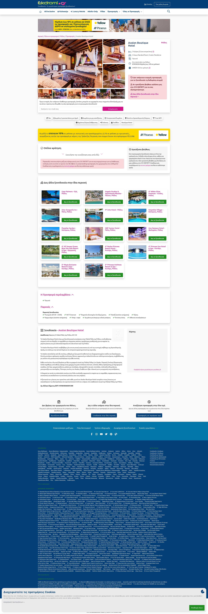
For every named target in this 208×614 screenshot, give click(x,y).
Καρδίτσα (69, 461)
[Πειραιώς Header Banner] (104, 25)
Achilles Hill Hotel (86, 515)
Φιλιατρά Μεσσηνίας (91, 478)
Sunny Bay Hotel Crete (85, 526)
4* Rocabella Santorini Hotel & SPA (48, 546)
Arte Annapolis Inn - (70, 211)
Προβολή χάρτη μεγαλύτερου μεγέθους (147, 369)
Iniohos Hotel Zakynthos (45, 555)
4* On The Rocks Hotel (117, 557)
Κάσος (99, 461)
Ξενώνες (152, 461)
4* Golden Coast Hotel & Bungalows (70, 495)
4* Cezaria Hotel (113, 513)
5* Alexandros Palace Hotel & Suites (85, 546)
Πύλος (72, 474)
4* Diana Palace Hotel (151, 513)
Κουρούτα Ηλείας (98, 463)
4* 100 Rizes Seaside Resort (101, 515)
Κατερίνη (120, 461)
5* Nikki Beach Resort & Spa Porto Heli (49, 511)
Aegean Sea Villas (66, 551)
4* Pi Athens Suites (73, 532)
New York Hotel (111, 538)
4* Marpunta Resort (89, 507)
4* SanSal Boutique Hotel (97, 538)
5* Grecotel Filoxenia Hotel (84, 491)
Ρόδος (62, 36)
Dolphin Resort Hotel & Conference (92, 563)
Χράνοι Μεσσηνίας (60, 480)
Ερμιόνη (94, 457)
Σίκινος (40, 476)
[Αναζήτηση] (168, 11)
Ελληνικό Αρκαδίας (67, 457)
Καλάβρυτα (111, 459)
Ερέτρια (88, 457)
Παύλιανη (96, 472)
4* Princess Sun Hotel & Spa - (157, 248)
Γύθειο (140, 455)
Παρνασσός (71, 472)
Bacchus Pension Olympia (117, 526)
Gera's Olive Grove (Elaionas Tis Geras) (156, 522)
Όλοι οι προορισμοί (51, 36)
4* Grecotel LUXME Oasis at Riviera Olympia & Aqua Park (94, 505)
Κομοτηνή (68, 463)
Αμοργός (86, 453)
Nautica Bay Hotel (142, 493)
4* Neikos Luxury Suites (144, 515)
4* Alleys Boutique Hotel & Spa (124, 571)
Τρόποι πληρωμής (102, 428)
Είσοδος (149, 4)
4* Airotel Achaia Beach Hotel (154, 495)
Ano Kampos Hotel (43, 536)
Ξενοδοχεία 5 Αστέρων (156, 451)
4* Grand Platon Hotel (71, 497)
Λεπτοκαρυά (102, 464)
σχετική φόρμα (69, 166)
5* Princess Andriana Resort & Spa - (113, 267)
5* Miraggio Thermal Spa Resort (97, 513)
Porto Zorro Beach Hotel (76, 503)
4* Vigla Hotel (136, 553)
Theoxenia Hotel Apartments (153, 501)
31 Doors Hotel (55, 536)
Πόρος (52, 474)
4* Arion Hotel (123, 497)
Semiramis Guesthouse (138, 517)
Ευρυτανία (107, 457)
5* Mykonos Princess (54, 542)
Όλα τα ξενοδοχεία (43, 575)
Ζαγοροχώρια (116, 457)
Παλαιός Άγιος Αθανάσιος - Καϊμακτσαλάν (108, 470)
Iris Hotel (55, 517)
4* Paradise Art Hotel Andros (67, 505)
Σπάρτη (88, 476)
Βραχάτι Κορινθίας (105, 455)
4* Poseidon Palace (81, 493)
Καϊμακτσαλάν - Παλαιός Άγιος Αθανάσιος (94, 459)
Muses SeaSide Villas (149, 507)
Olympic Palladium (141, 551)
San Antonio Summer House (73, 530)
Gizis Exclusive (62, 540)
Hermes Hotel (162, 538)
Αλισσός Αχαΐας (54, 453)
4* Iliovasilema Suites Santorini (69, 517)
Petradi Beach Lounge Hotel (61, 553)
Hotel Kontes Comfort (114, 548)
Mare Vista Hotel (100, 503)
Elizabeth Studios (43, 507)
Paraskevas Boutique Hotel (89, 542)
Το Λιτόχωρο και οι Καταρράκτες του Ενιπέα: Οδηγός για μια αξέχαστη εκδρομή (109, 584)
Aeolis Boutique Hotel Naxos (121, 511)
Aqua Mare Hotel (127, 548)
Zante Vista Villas (110, 563)
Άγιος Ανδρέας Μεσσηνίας (77, 451)
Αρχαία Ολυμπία (62, 455)
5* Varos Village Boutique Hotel (116, 551)
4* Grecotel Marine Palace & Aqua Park (137, 491)
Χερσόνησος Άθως (43, 480)
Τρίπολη (71, 478)
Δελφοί (40, 457)
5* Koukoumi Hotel (161, 540)
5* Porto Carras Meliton (93, 501)
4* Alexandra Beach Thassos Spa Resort (68, 522)
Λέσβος (110, 464)
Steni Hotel (59, 530)
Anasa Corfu (152, 542)
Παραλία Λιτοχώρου (44, 472)
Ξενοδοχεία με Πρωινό (156, 455)
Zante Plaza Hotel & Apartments (87, 499)
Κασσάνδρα (105, 461)
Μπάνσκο (66, 468)
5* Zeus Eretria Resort (89, 495)
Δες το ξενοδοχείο (70, 202)
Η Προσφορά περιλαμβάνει (56, 294)
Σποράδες (101, 476)
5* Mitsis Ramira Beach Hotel (145, 540)
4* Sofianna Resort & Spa (57, 563)
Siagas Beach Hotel (107, 501)
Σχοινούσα (125, 476)
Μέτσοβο (130, 466)
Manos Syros (155, 520)
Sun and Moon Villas (104, 530)
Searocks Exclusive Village (103, 520)
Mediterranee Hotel (66, 528)
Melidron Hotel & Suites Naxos (147, 532)
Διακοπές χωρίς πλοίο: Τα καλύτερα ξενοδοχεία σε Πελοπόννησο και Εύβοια (145, 582)
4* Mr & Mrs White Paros (107, 532)
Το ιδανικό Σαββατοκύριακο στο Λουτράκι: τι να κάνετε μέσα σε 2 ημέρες (100, 582)
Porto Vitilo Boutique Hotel (73, 507)
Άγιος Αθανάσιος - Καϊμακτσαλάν (58, 451)
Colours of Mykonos (125, 549)
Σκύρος (76, 476)
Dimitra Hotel (140, 563)
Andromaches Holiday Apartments (142, 549)
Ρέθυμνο (84, 474)
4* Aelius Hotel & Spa (123, 517)
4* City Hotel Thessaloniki (45, 518)
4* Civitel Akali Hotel (154, 546)
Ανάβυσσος (102, 453)
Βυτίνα (114, 455)
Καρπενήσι (84, 461)
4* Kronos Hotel (71, 499)
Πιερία (124, 472)
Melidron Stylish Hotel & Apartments (103, 571)
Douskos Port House (138, 513)
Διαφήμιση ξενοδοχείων (124, 428)
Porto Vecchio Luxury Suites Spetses (114, 567)
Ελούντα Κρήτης (79, 457)
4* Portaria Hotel (125, 513)
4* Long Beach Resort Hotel (158, 493)
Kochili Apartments (142, 518)
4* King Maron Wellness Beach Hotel (66, 526)
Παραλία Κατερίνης (139, 470)
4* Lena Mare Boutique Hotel (137, 546)
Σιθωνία (140, 474)
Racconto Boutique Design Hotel (76, 524)
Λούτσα (68, 466)
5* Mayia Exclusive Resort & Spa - (69, 267)
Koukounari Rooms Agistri (45, 526)
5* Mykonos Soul (159, 549)
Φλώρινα (101, 478)
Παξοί (130, 470)
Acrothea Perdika (87, 522)
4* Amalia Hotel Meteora (45, 515)
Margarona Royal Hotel (56, 507)
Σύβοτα (108, 476)
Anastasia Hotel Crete (152, 563)
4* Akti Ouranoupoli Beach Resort (48, 528)
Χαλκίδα (117, 478)
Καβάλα (78, 459)
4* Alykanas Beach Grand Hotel (124, 501)
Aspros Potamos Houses (98, 561)
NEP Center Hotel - (112, 229)
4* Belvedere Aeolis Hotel (131, 524)
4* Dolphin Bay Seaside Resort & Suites (110, 499)
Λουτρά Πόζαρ (42, 466)
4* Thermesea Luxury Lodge (118, 540)
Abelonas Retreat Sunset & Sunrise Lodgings (94, 565)
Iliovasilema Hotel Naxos (45, 557)
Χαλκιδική (124, 478)
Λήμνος (123, 464)
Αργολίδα (131, 453)
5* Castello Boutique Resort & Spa (109, 542)
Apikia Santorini (87, 549)
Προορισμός (112, 11)
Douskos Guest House (59, 549)
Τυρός (77, 478)
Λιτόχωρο (141, 464)
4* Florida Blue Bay (134, 497)
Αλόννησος (63, 453)
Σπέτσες (94, 476)
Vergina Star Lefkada (139, 530)
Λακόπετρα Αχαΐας (79, 464)
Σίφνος (46, 476)
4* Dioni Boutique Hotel (154, 511)
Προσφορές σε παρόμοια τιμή (149, 415)
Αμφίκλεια (94, 453)
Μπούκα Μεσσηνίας (76, 468)
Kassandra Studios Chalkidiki (65, 571)
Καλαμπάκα (133, 459)
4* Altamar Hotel (148, 505)
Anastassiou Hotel (102, 528)
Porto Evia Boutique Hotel (119, 507)
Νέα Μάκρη (134, 468)
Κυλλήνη (137, 463)
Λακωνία (89, 464)
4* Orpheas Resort (63, 559)
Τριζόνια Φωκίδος (43, 478)
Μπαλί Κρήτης (58, 468)
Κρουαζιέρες (122, 463)
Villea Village (153, 548)
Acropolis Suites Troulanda (127, 536)
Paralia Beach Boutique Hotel (63, 518)
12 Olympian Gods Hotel (130, 503)
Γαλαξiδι (120, 455)
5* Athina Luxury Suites (137, 538)
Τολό (144, 476)
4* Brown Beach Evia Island (46, 503)
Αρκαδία (40, 455)
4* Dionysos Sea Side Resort (62, 557)
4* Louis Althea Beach (73, 563)
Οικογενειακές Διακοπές (157, 464)
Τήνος (139, 476)
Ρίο (89, 474)
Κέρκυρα (142, 461)
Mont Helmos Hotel (159, 515)
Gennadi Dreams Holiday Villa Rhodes (155, 569)
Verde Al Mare (113, 536)
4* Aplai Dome (146, 544)
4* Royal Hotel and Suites (131, 528)
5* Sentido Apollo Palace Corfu (70, 542)
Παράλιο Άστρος (56, 472)
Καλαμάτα (119, 459)
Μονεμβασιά (41, 468)
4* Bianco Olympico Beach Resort (48, 495)
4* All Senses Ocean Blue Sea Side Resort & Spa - (70, 249)
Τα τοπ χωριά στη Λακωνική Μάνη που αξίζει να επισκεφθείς (55, 586)
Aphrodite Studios (160, 526)
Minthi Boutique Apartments (46, 522)
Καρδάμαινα (52, 461)
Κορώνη (88, 463)
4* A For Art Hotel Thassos (86, 520)
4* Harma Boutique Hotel (128, 542)
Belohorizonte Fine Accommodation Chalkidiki (122, 565)
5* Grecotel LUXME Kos (117, 491)
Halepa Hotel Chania (148, 553)
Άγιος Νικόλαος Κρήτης (93, 451)
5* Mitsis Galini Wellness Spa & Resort (49, 493)
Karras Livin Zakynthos (61, 561)
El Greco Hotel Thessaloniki (152, 571)
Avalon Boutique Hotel (71, 330)
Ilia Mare (55, 534)
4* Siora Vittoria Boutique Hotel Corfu (104, 517)
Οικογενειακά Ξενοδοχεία (157, 463)
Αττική (80, 455)
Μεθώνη (100, 466)
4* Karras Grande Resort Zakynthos (83, 511)
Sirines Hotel (41, 513)
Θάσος (143, 457)
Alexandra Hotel (78, 528)
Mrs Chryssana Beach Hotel (136, 509)
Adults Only (93, 11)
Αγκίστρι (104, 451)
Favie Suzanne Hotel (59, 509)
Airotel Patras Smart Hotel (154, 517)
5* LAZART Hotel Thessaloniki (98, 536)
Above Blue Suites (80, 513)
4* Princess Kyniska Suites (101, 526)
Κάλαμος (126, 459)
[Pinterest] (111, 434)
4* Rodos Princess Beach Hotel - (112, 248)
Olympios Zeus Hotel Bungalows (68, 534)
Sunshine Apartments (91, 518)
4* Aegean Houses (92, 553)
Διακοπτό (46, 457)
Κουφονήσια (108, 463)
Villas (102, 11)
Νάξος (106, 468)
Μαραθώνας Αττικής (83, 466)
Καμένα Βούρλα (42, 461)
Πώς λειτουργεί (84, 428)
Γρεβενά (133, 455)
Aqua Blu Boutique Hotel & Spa (59, 548)
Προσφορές (70, 36)
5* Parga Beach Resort (157, 528)
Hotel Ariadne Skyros (102, 557)
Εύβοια (101, 457)
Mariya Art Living (43, 548)
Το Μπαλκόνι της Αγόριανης (69, 520)
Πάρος (78, 472)
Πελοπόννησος (111, 472)
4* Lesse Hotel (89, 503)
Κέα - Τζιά (128, 461)
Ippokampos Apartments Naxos (121, 553)
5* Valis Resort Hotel (68, 493)
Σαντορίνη (121, 474)
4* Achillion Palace (123, 538)
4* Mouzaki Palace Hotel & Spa (76, 501)
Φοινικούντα (109, 478)
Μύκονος (86, 468)
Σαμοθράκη (108, 474)
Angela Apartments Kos (138, 555)
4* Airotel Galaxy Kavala (139, 511)
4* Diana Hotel (131, 515)
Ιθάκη (56, 459)
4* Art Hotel (131, 551)
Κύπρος (58, 464)
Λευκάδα (116, 464)
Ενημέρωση (113, 109)
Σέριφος (128, 474)
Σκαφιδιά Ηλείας (54, 476)
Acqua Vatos (145, 528)
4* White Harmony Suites (80, 551)
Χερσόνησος (137, 478)
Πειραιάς (102, 472)
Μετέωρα (123, 466)
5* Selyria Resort (128, 499)
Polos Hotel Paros (151, 538)
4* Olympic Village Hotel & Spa (144, 499)
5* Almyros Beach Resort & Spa (47, 544)
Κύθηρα (130, 463)
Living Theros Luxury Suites (106, 546)
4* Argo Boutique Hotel (90, 540)
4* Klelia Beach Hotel (44, 499)
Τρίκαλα (52, 478)
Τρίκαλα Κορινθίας (61, 478)
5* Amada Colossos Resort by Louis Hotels (50, 565)
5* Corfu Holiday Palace (45, 501)
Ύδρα (82, 478)
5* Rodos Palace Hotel (134, 507)
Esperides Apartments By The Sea (127, 532)
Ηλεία (131, 457)
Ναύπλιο (127, 468)
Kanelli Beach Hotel (59, 501)
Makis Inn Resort (142, 542)
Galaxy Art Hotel (92, 524)
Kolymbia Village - (156, 211)
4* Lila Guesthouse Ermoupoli (46, 571)
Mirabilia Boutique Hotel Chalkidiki (104, 522)
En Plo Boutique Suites (74, 549)
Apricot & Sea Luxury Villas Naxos (79, 561)
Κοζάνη (48, 463)
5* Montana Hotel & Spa (96, 493)
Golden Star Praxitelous (45, 509)
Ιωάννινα (71, 459)
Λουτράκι (61, 466)
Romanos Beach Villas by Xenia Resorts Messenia (52, 569)
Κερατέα (135, 461)
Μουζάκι (49, 468)
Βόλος (96, 455)
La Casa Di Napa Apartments (46, 530)
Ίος (66, 459)
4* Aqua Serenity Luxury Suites (125, 563)
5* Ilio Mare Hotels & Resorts (135, 495)
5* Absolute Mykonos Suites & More (48, 520)
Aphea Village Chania (144, 565)
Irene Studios (139, 501)
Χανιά (130, 478)
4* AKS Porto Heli (58, 497)
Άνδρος (109, 453)
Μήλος (137, 466)
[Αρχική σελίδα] (40, 11)
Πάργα (64, 472)
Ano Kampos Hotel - (157, 229)
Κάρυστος (92, 461)
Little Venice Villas (43, 563)
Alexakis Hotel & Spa (67, 536)
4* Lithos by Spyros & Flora (97, 551)
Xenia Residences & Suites (110, 555)
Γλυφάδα (127, 455)
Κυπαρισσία (51, 464)
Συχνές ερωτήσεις (147, 428)
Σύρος (118, 476)
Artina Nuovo (42, 542)
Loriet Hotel (161, 524)
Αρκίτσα (47, 455)
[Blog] (116, 434)
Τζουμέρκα (133, 476)
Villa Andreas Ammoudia (90, 530)
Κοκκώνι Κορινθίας (57, 463)
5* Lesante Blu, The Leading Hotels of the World (68, 555)
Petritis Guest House (153, 530)
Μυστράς (93, 468)
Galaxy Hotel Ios (42, 532)
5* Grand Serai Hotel (111, 493)
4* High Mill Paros (162, 507)
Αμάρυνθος (79, 453)
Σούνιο (82, 476)
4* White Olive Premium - (156, 193)
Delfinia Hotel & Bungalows (92, 555)
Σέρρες (134, 474)
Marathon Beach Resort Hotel (134, 522)
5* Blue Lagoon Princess (149, 497)
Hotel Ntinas (153, 518)
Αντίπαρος (116, 453)
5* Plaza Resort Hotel (74, 540)
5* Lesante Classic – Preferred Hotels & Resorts (97, 559)
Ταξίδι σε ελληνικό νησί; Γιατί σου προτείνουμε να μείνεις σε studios (57, 582)
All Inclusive (49, 11)
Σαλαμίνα (100, 474)
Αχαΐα (85, 455)
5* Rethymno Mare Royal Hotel (47, 559)
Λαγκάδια (69, 464)
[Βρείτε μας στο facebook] (92, 434)
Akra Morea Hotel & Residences (148, 503)
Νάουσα (112, 468)
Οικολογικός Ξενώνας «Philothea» (140, 520)
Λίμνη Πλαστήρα (131, 464)
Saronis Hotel (118, 518)
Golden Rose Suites (129, 518)
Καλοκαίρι (63, 11)
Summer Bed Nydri (112, 561)
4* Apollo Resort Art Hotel (120, 520)
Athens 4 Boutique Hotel (134, 534)
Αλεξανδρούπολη (43, 453)
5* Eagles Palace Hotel (78, 553)
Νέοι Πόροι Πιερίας (56, 470)
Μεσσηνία (116, 466)
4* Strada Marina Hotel (44, 549)
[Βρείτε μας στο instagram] (96, 434)
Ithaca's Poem (120, 522)
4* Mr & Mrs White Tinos (114, 503)
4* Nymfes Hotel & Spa (161, 505)
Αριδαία (138, 453)
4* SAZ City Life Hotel (103, 507)
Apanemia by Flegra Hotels (119, 509)
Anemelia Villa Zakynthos (126, 561)
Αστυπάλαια (72, 455)
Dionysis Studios (78, 518)
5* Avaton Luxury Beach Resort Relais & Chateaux (87, 567)
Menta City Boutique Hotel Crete (122, 559)
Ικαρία (62, 459)
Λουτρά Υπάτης (52, 466)
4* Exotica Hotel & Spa (118, 495)
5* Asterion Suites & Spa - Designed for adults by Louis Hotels (88, 548)
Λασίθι (95, 464)
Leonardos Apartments (118, 515)
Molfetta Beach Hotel (100, 549)
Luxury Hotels (78, 11)
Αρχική (40, 36)
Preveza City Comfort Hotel (102, 534)
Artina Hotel (118, 524)
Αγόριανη (111, 451)
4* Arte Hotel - (114, 210)
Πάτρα (89, 472)
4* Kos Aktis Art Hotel (90, 544)
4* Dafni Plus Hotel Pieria (45, 561)
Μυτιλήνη (100, 468)
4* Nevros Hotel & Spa (44, 534)
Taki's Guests (106, 569)
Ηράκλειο (137, 457)
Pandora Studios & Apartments (47, 567)
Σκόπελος (69, 476)
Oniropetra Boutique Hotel (103, 511)
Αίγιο (133, 451)
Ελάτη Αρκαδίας (55, 457)
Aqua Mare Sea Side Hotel (148, 524)
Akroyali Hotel (67, 511)
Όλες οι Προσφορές (131, 11)
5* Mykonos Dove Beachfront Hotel (48, 551)
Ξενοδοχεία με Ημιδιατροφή (158, 457)
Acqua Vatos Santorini (105, 518)
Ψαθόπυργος (71, 480)
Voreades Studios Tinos (135, 569)
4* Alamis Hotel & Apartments (90, 532)
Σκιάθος (63, 476)
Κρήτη (115, 463)
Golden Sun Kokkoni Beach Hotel (47, 505)
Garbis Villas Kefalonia (44, 517)
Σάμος (115, 474)
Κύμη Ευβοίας (42, 464)
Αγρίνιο (117, 451)
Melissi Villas (152, 551)
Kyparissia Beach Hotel (116, 528)
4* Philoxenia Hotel (135, 505)
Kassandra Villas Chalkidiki (82, 571)
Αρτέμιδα (53, 455)
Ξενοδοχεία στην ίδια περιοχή (104, 415)
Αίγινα (129, 451)
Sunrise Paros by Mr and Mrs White (146, 557)
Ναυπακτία (120, 468)
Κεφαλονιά (41, 463)
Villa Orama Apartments (119, 534)
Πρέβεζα (66, 474)
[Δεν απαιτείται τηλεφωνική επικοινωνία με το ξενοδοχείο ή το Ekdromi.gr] (149, 68)
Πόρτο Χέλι (58, 474)
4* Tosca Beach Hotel (103, 495)
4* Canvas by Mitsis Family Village (108, 544)
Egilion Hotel (58, 515)
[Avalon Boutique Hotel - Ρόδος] (70, 63)
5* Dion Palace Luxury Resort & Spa (106, 497)
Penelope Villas (112, 549)
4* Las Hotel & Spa (90, 528)
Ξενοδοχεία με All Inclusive (158, 459)
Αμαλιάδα (71, 453)
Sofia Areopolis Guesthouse (76, 569)
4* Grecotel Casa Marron (101, 491)
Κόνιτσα (74, 463)
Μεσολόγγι (108, 466)
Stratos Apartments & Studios (80, 538)
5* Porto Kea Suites (63, 538)
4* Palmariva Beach (61, 503)
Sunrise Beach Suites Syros (154, 555)
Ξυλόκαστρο (67, 470)
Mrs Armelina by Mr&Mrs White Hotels (83, 557)
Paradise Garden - (69, 229)
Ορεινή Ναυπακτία (89, 470)
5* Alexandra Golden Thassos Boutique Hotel (60, 513)
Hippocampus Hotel (76, 544)
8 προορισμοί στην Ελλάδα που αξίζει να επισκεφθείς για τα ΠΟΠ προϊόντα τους (61, 584)
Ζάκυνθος (125, 457)
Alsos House (138, 571)
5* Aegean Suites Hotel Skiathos (151, 559)
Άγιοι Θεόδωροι (42, 451)
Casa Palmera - (69, 192)
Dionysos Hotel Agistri (140, 548)
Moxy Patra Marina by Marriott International (96, 509)
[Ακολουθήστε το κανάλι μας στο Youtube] (101, 434)
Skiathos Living (42, 524)
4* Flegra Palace (103, 540)
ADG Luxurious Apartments (72, 515)
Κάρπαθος (77, 461)
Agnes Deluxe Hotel (86, 534)
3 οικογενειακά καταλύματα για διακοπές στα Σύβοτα (103, 588)
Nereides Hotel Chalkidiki (93, 569)
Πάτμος (84, 472)
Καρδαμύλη (61, 461)
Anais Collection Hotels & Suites (153, 534)
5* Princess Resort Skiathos (56, 524)
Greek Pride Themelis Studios (57, 532)
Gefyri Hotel (160, 536)
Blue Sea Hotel (150, 509)
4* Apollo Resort (124, 555)
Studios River (131, 526)
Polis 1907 (137, 559)
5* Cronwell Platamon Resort (127, 493)
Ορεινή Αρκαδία (77, 470)
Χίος (51, 480)
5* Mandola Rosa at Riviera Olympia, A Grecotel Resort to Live (56, 491)
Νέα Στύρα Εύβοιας (43, 470)
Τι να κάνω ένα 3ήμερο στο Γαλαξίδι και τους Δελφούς (149, 584)
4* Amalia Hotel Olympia (74, 509)
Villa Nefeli (131, 540)
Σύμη (113, 476)
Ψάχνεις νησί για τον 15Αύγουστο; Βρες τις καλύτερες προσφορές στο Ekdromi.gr (98, 586)
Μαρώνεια (93, 466)
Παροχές (46, 306)
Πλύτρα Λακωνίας (43, 474)
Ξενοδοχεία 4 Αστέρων (156, 453)
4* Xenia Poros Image (58, 499)
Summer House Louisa (81, 536)
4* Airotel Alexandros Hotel (145, 526)
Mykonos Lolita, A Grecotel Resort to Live (148, 561)
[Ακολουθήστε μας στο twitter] (106, 434)
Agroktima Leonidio (85, 517)
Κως (64, 464)
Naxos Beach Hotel (63, 544)
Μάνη (73, 466)
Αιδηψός (139, 451)
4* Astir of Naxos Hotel (45, 553)
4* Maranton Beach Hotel (86, 497)
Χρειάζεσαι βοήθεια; (59, 415)
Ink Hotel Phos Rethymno (71, 565)
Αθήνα (123, 451)
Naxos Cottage (130, 557)
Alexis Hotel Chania (121, 546)
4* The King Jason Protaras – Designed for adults (141, 567)
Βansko (90, 455)
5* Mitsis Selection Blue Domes (47, 540)
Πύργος (78, 474)
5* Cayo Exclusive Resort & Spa (47, 538)
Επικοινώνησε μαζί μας (63, 428)
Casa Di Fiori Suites (104, 553)
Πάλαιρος (124, 470)
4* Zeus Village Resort (64, 567)
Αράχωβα (124, 453)
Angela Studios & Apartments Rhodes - (113, 193)
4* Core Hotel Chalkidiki (106, 524)
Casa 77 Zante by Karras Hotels (145, 536)
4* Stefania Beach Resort (120, 505)
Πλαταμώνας (131, 472)
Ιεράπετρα (50, 459)
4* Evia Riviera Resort (44, 497)
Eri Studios (161, 542)
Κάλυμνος (142, 459)
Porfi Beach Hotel (76, 559)
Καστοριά (113, 461)
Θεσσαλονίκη (42, 459)
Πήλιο (119, 472)
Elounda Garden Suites (66, 546)
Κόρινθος (81, 463)
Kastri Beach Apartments (119, 569)
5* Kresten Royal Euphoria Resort (130, 544)
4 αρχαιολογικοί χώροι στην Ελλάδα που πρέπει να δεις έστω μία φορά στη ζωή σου (62, 588)
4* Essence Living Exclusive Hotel (122, 530)
